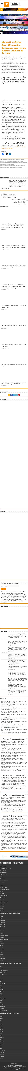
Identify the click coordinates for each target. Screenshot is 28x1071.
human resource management (7, 164)
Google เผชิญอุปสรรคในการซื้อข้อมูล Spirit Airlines (13, 364)
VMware (2, 1056)
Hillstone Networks (4, 935)
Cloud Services (15, 57)
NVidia (1, 993)
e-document (19, 161)
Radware (2, 943)
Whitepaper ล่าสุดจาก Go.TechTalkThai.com (13, 775)
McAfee (1, 941)
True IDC (2, 1054)
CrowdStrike (2, 924)
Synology (2, 1008)
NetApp (1, 989)
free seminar (20, 162)
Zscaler (1, 960)
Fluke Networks (3, 885)
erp (15, 162)
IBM (1, 981)
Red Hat (2, 1041)
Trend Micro (2, 958)
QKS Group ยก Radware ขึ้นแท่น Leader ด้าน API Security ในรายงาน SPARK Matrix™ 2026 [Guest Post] (17, 642)
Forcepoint (2, 926)
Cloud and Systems (8, 57)
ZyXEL (1, 908)
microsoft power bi (21, 165)
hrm (26, 162)
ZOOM (1, 1058)
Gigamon (2, 933)
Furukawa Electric (3, 887)
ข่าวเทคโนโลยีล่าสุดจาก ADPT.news (12, 816)
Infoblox (2, 893)
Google (1, 1029)
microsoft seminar (5, 167)
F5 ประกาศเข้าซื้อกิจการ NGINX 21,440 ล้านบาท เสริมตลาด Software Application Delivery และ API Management (18, 201)
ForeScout (2, 928)
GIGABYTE (2, 972)
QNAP (1, 1000)
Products (21, 58)
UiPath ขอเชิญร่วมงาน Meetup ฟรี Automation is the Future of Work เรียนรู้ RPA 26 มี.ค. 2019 (9, 195)
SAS (1, 1048)
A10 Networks (3, 866)
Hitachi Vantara (3, 974)
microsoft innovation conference (8, 165)
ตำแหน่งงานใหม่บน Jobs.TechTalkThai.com (14, 739)
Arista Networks (3, 872)
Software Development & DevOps (7, 59)
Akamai (1, 916)
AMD (1, 966)
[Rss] (9, 395)
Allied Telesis (3, 870)
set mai (12, 167)
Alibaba (1, 1020)
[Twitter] (14, 395)
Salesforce (2, 1044)
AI (3, 56)
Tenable (2, 956)
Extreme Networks (4, 880)
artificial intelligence (10, 159)
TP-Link (2, 906)
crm (22, 159)
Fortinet (2, 910)
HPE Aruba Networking (5, 889)
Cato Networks (3, 874)
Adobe (1, 1016)
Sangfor (2, 947)
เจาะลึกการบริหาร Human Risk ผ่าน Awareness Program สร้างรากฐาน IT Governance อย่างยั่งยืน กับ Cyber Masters (17, 685)
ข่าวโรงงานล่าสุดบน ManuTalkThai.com (13, 795)
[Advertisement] (11, 570)
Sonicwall (2, 1052)
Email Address (4, 586)
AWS (1, 1022)
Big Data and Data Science (14, 56)
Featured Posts (21, 57)
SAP (1, 1046)
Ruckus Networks (3, 902)
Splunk (1, 954)
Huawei (1, 891)
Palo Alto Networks (4, 939)
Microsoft (17, 58)
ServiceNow (2, 1050)
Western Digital (3, 1010)
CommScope (2, 878)
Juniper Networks (3, 895)
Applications (6, 56)
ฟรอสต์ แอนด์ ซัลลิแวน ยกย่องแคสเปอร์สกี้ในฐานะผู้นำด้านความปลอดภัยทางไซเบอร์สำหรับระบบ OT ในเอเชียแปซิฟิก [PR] (13, 848)
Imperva (2, 937)
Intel (1, 985)
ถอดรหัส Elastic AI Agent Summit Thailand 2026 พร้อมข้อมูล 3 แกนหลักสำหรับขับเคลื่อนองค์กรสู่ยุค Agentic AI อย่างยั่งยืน (17, 691)
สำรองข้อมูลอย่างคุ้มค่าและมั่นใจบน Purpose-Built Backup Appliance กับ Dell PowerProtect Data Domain (16, 662)
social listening (18, 167)
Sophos (1, 952)
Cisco (1, 876)
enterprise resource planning (7, 162)
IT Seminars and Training (10, 58)
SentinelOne (2, 950)
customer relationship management (8, 161)
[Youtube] (19, 395)
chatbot (18, 159)
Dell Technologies (4, 970)
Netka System (3, 897)
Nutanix (2, 991)
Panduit (2, 899)
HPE (1, 977)
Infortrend (2, 983)
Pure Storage (3, 998)
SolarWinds (2, 904)
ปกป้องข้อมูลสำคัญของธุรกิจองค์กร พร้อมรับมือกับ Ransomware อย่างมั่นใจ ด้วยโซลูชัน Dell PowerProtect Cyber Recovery (17, 673)
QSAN (1, 1002)
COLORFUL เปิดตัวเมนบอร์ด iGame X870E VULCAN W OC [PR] (14, 828)
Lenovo (1, 987)
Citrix (1, 1025)
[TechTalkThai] (14, 4)
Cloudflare (2, 922)
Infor (1, 1035)
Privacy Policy (18, 600)
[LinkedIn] (16, 395)
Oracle (1, 995)
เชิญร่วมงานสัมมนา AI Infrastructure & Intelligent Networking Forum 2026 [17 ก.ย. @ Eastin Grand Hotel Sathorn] (17, 656)
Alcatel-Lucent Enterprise (5, 868)
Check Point (2, 920)
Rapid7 (1, 945)
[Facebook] (11, 395)
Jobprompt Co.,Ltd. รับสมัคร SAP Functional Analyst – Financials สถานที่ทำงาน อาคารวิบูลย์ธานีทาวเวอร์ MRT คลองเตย (12, 759)
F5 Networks (3, 883)
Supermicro (2, 1006)
